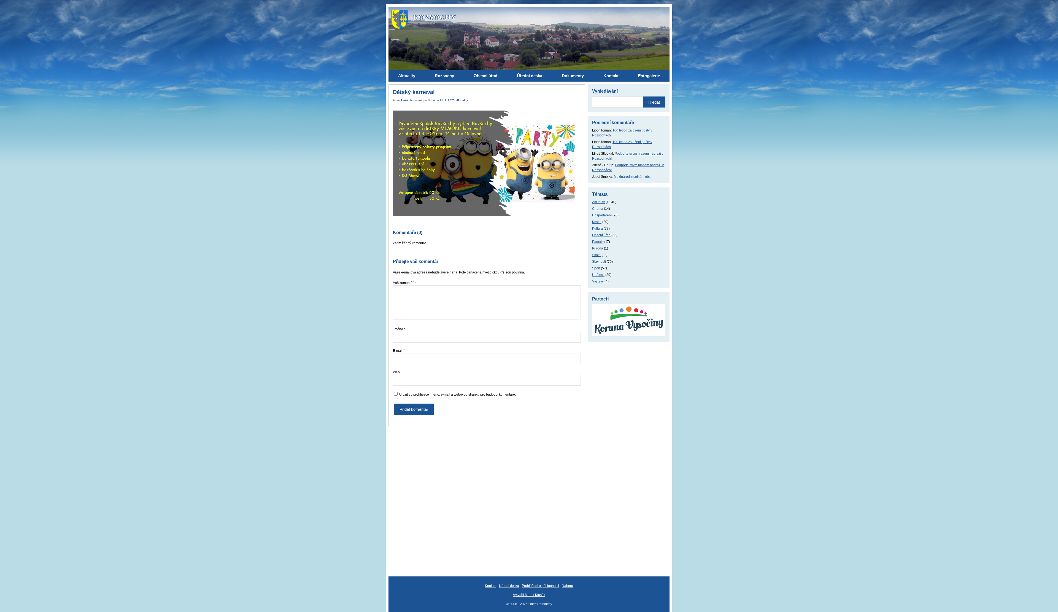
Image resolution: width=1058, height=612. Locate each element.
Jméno (399, 329)
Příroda (597, 248)
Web (396, 372)
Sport (596, 268)
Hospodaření (602, 215)
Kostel (596, 222)
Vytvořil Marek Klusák (529, 595)
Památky (598, 242)
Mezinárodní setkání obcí (632, 177)
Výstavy (598, 281)
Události (598, 275)
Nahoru (567, 586)
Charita (597, 209)
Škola (596, 255)
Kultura (597, 228)
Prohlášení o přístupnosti (540, 586)
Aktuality (462, 100)
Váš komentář (404, 283)
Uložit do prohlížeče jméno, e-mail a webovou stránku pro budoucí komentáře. (457, 394)
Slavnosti (599, 262)
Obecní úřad (601, 235)
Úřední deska (509, 586)
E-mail (399, 351)
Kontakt (490, 586)
